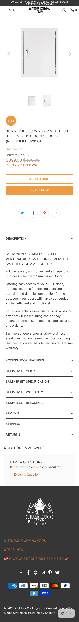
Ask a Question (28, 474)
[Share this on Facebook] (33, 213)
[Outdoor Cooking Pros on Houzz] (36, 573)
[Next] (70, 54)
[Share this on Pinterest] (44, 213)
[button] (39, 239)
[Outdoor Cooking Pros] (39, 10)
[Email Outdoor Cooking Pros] (21, 573)
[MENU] (2, 10)
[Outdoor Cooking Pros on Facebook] (29, 573)
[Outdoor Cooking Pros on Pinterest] (50, 573)
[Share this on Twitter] (22, 213)
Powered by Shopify (41, 612)
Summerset (14, 149)
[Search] (64, 10)
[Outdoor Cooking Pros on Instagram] (43, 573)
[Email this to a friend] (55, 213)
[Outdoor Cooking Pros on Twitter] (57, 573)
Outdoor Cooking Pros (30, 608)
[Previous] (9, 54)
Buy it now (39, 190)
